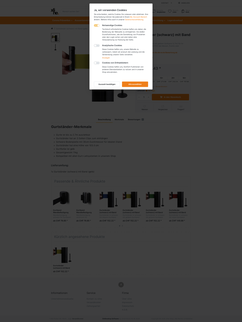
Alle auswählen (135, 84)
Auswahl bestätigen (107, 84)
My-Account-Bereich (138, 17)
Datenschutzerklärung (134, 19)
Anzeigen (106, 58)
